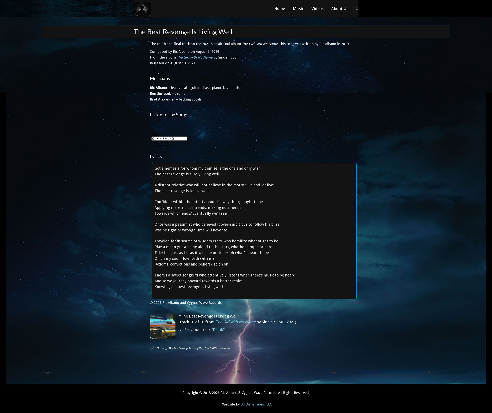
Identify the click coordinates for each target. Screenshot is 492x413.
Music (298, 8)
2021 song (161, 348)
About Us (339, 8)
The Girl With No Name (217, 348)
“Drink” (218, 329)
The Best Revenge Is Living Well (186, 348)
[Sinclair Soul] (142, 8)
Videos (318, 8)
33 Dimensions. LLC (256, 404)
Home (279, 8)
